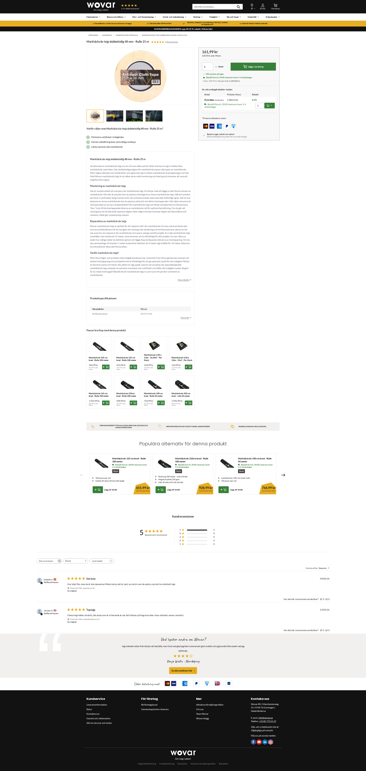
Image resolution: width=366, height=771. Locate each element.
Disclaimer (182, 763)
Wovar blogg (202, 718)
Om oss (200, 709)
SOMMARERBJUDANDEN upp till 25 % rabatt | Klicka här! (183, 29)
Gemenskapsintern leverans (155, 709)
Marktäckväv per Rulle (127, 35)
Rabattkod (223, 763)
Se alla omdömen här (181, 670)
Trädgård (93, 35)
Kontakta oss (93, 713)
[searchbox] (47, 561)
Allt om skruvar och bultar (99, 723)
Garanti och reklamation (98, 718)
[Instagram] (271, 742)
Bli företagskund (149, 704)
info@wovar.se (265, 717)
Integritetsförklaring (147, 763)
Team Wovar (202, 713)
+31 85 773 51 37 (267, 721)
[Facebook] (254, 742)
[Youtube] (259, 742)
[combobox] (75, 560)
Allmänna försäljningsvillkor (210, 704)
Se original (71, 591)
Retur (89, 709)
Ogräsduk (107, 35)
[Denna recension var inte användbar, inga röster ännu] (326, 599)
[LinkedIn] (265, 742)
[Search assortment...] (239, 7)
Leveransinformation (96, 704)
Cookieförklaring (166, 763)
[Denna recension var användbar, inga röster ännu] (321, 599)
